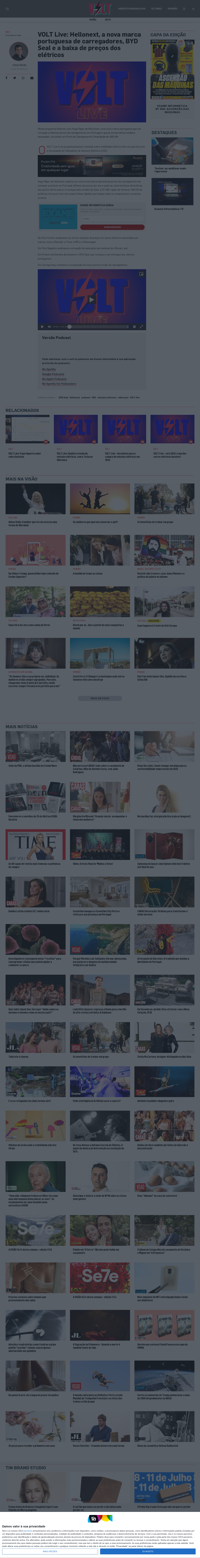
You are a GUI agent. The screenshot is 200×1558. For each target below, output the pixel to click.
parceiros (27, 1531)
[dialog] (100, 1535)
